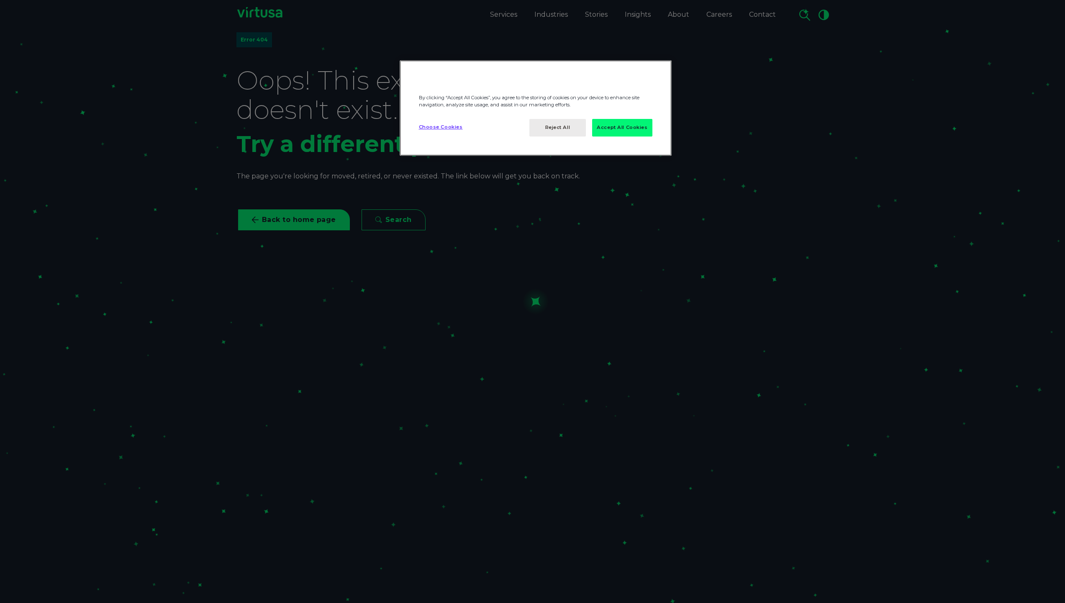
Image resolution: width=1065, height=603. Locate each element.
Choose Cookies (441, 127)
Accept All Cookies (622, 127)
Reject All (557, 127)
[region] (536, 108)
